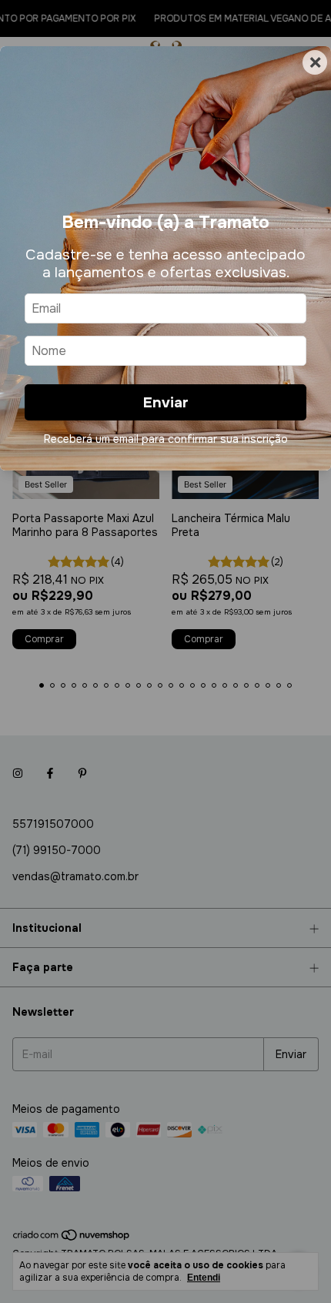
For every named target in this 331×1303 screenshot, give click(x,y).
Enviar (166, 402)
